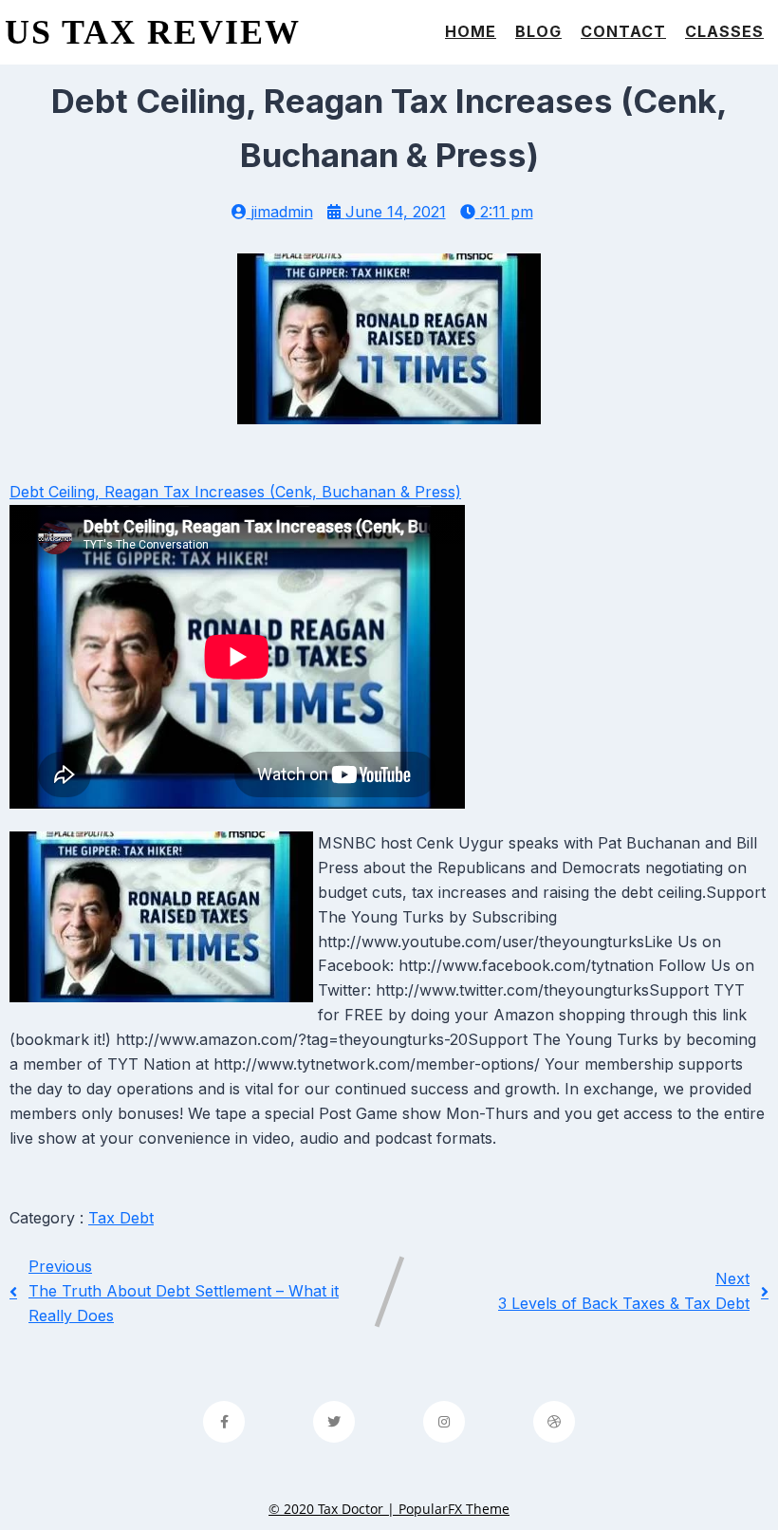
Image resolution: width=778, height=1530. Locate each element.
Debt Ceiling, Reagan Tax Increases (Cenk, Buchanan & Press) (235, 491)
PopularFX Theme (453, 1509)
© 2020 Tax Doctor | (333, 1509)
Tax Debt (121, 1217)
